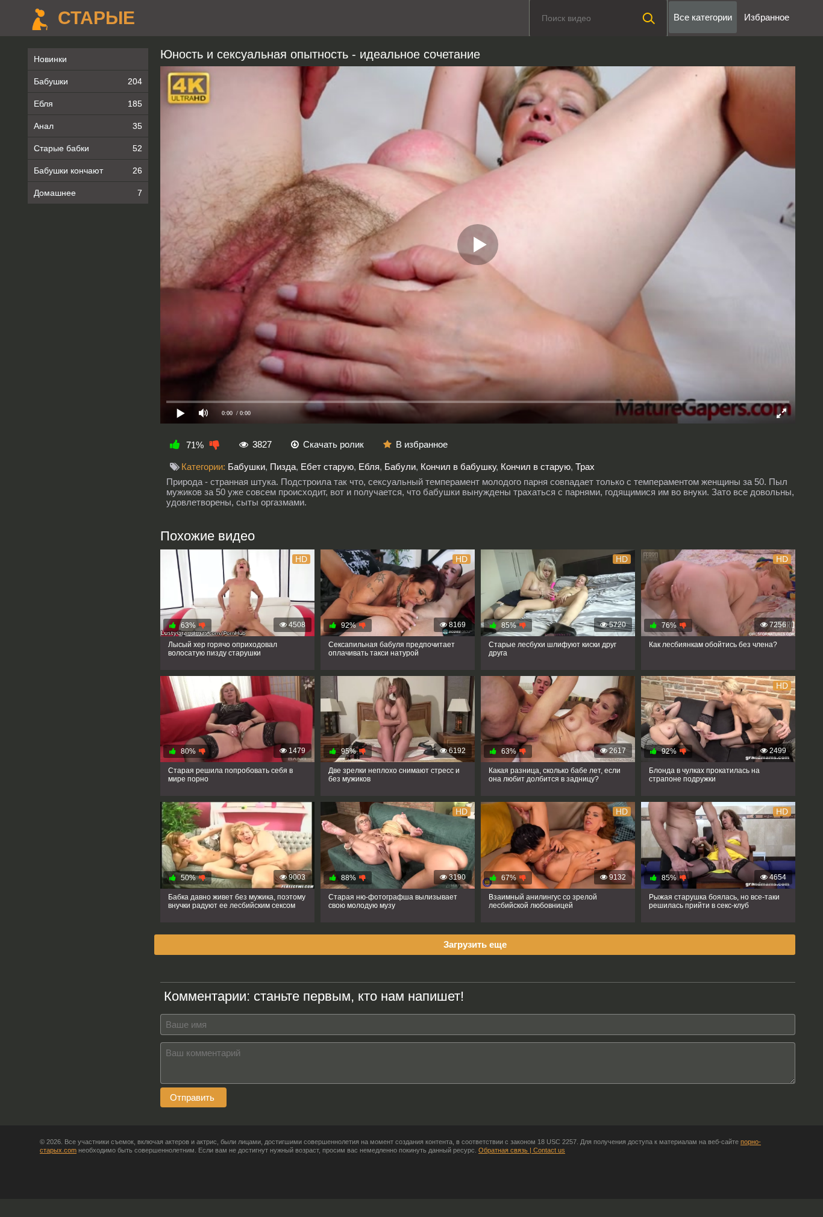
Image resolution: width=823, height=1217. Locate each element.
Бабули (400, 466)
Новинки (50, 59)
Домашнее (88, 193)
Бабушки (88, 81)
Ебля (88, 103)
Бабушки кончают (88, 170)
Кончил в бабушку (458, 466)
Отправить (193, 1097)
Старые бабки (88, 148)
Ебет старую (327, 466)
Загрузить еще (475, 944)
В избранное (422, 444)
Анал (88, 126)
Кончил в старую (536, 466)
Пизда (283, 466)
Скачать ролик (333, 444)
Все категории (703, 17)
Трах (585, 466)
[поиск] (649, 18)
